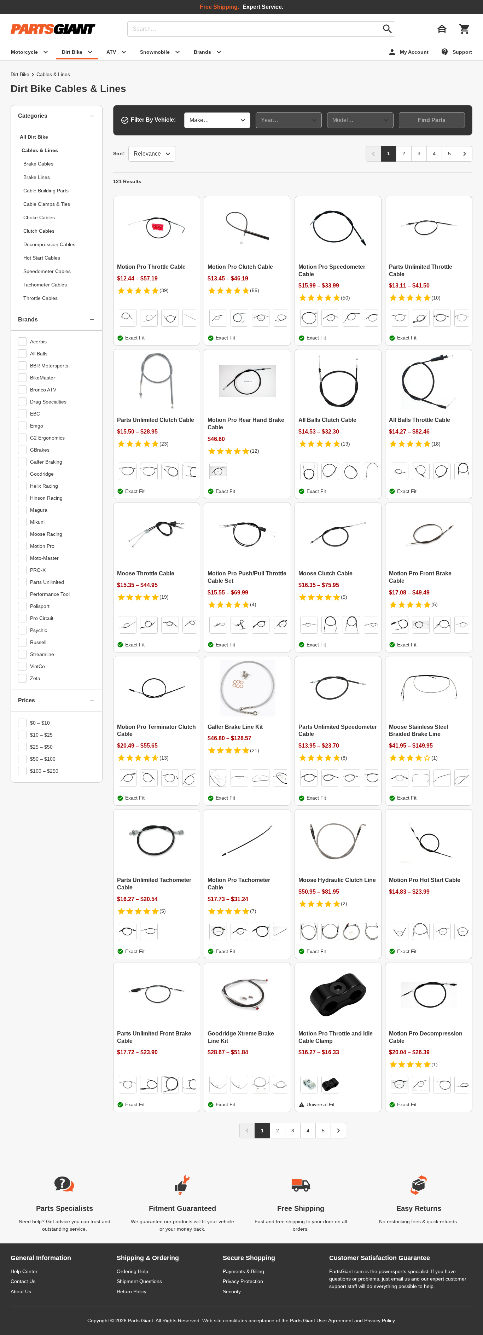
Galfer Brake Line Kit (235, 727)
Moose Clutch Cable (325, 573)
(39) (164, 290)
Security (232, 1291)
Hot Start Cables (41, 258)
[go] (387, 29)
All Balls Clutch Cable (327, 420)
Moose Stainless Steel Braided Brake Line (418, 730)
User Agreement (334, 1320)
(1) (434, 758)
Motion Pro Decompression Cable (425, 1037)
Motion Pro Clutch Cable (240, 267)
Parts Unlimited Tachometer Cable (154, 883)
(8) (344, 758)
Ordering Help (132, 1271)
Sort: (119, 153)
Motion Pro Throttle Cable (151, 267)
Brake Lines (36, 177)
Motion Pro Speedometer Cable (331, 270)
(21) (254, 750)
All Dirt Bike (34, 137)
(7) (253, 911)
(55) (254, 290)
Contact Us (23, 1281)
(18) (436, 444)
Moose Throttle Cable (145, 573)
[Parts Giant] (53, 29)
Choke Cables (39, 217)
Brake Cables (38, 164)
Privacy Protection (243, 1281)
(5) (344, 597)
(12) (254, 451)
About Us (21, 1291)
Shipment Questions (139, 1281)
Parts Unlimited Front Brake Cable (154, 1037)
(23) (164, 444)
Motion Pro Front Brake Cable (420, 577)
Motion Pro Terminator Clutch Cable (156, 730)
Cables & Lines (40, 150)
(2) (344, 903)
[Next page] (464, 154)
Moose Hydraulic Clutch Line (337, 880)
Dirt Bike (20, 74)
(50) (345, 298)
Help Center (24, 1271)
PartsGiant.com (346, 1271)
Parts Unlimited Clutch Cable (155, 420)
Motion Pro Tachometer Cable (239, 883)
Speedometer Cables (47, 271)
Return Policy (131, 1291)
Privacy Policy (379, 1320)
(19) (345, 444)
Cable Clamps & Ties (46, 204)
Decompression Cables (49, 244)
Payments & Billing (243, 1271)
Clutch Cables (38, 231)
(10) (436, 298)
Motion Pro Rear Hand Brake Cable (246, 423)
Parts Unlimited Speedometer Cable (337, 730)
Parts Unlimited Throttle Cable (420, 270)
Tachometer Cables (45, 285)
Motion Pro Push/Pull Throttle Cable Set (247, 577)
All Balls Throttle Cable (419, 420)
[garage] (442, 29)
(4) (253, 604)
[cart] (464, 29)
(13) (164, 758)
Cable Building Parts (46, 190)
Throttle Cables (40, 298)
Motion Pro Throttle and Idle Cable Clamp (335, 1037)
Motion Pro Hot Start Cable (424, 880)
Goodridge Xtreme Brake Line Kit (241, 1037)
